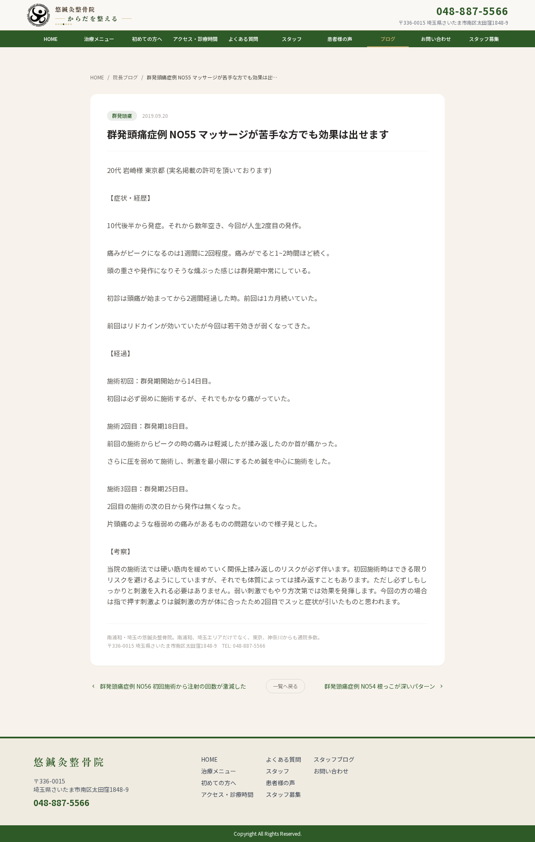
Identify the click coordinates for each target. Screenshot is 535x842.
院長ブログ (125, 77)
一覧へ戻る (285, 685)
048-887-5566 (472, 11)
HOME (97, 77)
